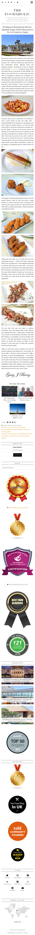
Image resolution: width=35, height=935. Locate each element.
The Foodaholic (17, 12)
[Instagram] (5, 2)
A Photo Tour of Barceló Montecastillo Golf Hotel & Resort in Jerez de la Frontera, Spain (15, 429)
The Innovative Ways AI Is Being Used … (9, 400)
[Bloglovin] (14, 2)
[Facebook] (11, 2)
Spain (15, 425)
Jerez (5, 425)
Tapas (19, 425)
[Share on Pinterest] (12, 422)
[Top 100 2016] (17, 788)
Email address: (17, 447)
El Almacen (14, 69)
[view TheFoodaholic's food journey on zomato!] (17, 507)
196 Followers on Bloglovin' (18, 584)
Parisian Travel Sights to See (17, 417)
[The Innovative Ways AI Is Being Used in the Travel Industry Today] (9, 391)
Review (10, 425)
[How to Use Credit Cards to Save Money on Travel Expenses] (25, 391)
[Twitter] (2, 2)
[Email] (17, 2)
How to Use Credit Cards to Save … (25, 399)
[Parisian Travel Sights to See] (17, 409)
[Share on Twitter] (10, 422)
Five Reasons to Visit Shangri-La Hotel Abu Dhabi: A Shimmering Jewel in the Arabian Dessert (16, 436)
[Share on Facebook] (7, 422)
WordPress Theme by (17, 932)
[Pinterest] (8, 2)
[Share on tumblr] (15, 422)
